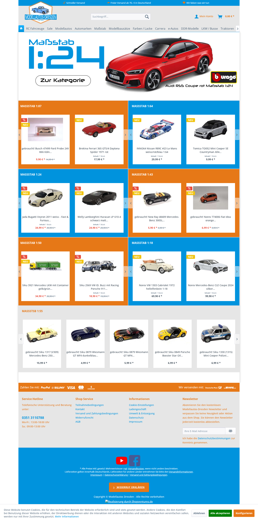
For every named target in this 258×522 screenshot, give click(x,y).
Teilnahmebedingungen (89, 405)
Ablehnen (199, 513)
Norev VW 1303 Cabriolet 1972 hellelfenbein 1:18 (157, 287)
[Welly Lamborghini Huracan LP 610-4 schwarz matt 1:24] (99, 198)
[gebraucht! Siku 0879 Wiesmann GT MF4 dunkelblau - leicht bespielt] (85, 334)
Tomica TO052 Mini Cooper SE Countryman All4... (210, 150)
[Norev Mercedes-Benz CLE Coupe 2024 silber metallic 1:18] (210, 266)
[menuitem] (121, 16)
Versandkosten (136, 468)
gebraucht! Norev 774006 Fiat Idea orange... (210, 218)
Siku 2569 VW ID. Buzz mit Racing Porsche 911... (99, 287)
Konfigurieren (244, 513)
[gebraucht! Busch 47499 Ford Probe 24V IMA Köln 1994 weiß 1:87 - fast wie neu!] (45, 129)
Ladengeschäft (137, 409)
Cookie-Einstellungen (141, 405)
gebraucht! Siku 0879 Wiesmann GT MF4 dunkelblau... (86, 353)
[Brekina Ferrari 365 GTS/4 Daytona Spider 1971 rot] (99, 129)
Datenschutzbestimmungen (214, 438)
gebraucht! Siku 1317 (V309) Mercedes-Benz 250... (42, 353)
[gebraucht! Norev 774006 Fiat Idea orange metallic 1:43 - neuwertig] (210, 198)
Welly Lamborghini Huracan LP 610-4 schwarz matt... (99, 218)
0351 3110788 (33, 417)
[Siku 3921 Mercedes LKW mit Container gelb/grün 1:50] (45, 266)
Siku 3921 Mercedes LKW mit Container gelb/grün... (45, 287)
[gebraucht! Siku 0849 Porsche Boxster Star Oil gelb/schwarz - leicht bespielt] (172, 334)
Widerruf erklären (130, 487)
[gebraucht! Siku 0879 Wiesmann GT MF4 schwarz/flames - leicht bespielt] (129, 334)
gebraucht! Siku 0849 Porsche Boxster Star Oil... (172, 353)
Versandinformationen (181, 471)
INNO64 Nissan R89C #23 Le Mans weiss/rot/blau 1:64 (157, 150)
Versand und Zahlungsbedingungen (96, 413)
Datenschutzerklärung (116, 474)
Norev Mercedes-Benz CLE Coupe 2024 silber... (210, 287)
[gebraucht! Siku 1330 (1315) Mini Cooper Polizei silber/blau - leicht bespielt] (216, 334)
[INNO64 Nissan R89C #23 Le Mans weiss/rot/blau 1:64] (157, 129)
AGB (77, 421)
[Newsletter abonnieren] (230, 431)
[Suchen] (147, 16)
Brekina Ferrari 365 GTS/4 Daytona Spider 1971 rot (99, 150)
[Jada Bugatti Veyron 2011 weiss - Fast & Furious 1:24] (45, 198)
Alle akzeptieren (220, 513)
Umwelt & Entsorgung (142, 413)
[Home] (21, 28)
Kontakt (80, 409)
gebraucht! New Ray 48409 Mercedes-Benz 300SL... (157, 218)
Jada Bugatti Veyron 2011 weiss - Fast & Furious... (45, 218)
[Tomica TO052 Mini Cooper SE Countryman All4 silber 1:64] (210, 129)
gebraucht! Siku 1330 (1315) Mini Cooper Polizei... (216, 353)
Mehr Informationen (67, 516)
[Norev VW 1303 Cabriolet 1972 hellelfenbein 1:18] (157, 266)
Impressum (135, 421)
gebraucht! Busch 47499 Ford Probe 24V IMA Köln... (45, 150)
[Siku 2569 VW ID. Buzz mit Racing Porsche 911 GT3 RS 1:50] (99, 266)
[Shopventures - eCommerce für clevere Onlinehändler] (129, 501)
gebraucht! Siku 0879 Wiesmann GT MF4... (129, 353)
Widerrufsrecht (84, 417)
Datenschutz (136, 417)
